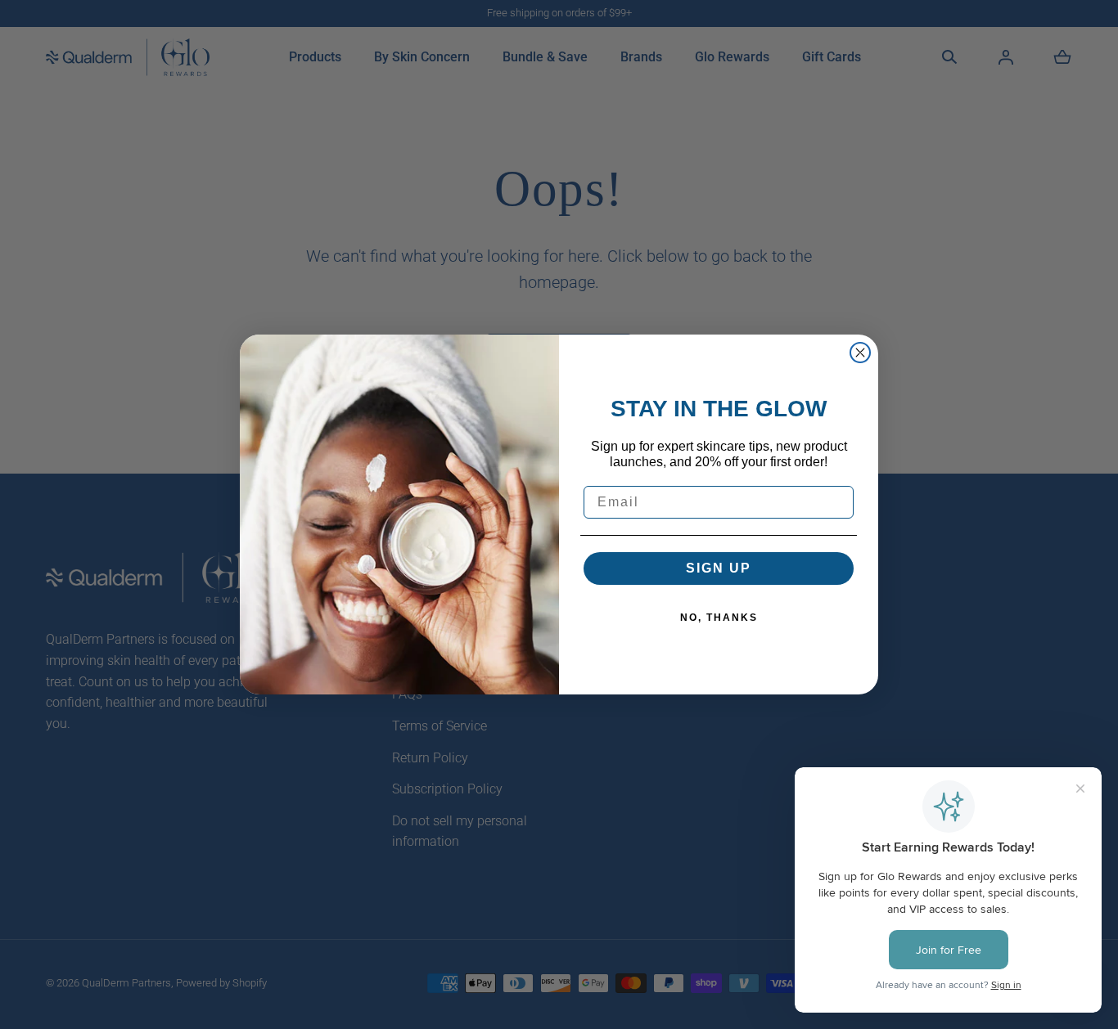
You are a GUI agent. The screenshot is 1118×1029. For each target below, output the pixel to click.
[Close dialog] (860, 352)
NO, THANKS (719, 617)
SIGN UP (718, 568)
